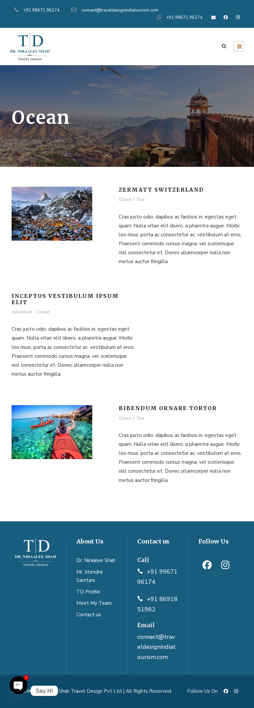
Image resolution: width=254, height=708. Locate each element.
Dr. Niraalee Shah (95, 560)
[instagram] (238, 18)
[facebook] (226, 18)
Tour (140, 200)
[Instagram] (226, 565)
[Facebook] (207, 565)
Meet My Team (94, 603)
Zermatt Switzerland (161, 189)
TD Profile (88, 592)
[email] (213, 18)
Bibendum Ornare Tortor (168, 408)
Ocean (125, 200)
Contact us (88, 614)
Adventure (22, 312)
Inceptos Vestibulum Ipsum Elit (65, 299)
